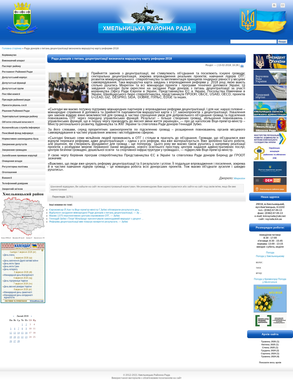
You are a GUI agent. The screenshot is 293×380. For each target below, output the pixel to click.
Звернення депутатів (14, 144)
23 (26, 337)
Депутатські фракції (14, 83)
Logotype (22, 18)
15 (22, 333)
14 (18, 333)
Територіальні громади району (20, 116)
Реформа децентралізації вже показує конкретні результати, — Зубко (88, 221)
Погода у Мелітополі (274, 281)
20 (15, 337)
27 (15, 341)
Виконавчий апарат (13, 60)
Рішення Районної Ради (15, 110)
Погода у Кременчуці (265, 279)
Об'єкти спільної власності (18, 122)
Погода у (270, 256)
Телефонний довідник (15, 183)
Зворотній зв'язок (12, 189)
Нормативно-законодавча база (20, 138)
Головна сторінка (12, 48)
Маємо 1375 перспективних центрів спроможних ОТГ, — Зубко (84, 215)
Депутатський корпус (14, 77)
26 (11, 341)
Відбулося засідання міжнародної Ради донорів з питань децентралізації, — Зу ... (95, 212)
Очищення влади (12, 161)
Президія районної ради (16, 99)
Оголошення (9, 172)
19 (11, 337)
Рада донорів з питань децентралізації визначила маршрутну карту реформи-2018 (111, 58)
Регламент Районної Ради (17, 71)
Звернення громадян (14, 150)
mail (282, 5)
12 (11, 333)
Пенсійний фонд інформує (17, 133)
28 (18, 341)
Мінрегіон (239, 178)
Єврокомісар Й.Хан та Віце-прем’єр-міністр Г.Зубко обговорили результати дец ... (95, 209)
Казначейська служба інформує (21, 127)
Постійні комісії (11, 94)
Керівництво (9, 55)
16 (26, 333)
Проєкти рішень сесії (14, 105)
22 (22, 337)
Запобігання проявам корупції (19, 155)
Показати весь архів (270, 362)
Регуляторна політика (15, 166)
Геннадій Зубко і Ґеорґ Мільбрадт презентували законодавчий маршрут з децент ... (96, 218)
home (274, 5)
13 (15, 333)
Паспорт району (11, 66)
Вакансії (7, 177)
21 (18, 337)
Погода (270, 252)
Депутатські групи (13, 88)
